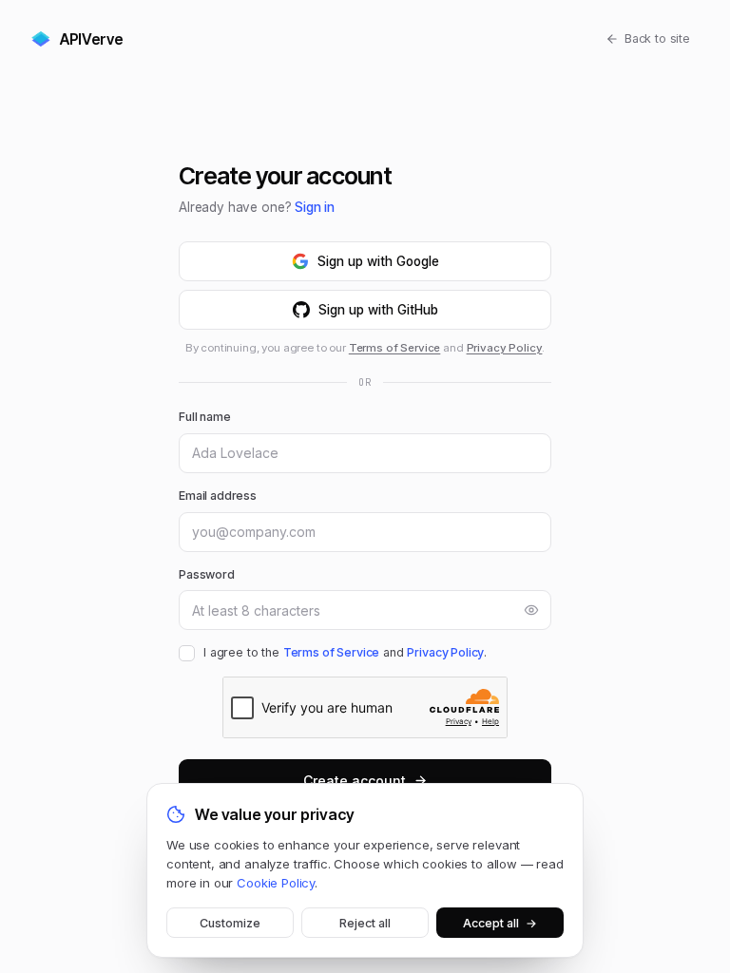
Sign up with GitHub (378, 309)
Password (207, 574)
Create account (354, 781)
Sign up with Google (378, 261)
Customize (230, 923)
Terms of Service (395, 347)
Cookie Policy (276, 882)
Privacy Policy (505, 347)
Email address (218, 495)
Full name (205, 417)
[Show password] (531, 610)
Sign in (315, 207)
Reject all (365, 923)
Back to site (657, 38)
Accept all (500, 923)
